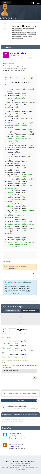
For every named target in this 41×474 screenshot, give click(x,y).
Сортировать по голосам (30, 310)
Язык (8, 461)
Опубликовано (12, 334)
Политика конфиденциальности (24, 461)
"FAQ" (28, 291)
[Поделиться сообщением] (36, 53)
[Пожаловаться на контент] (12, 60)
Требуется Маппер (15, 434)
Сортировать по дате (12, 310)
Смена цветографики (16, 444)
